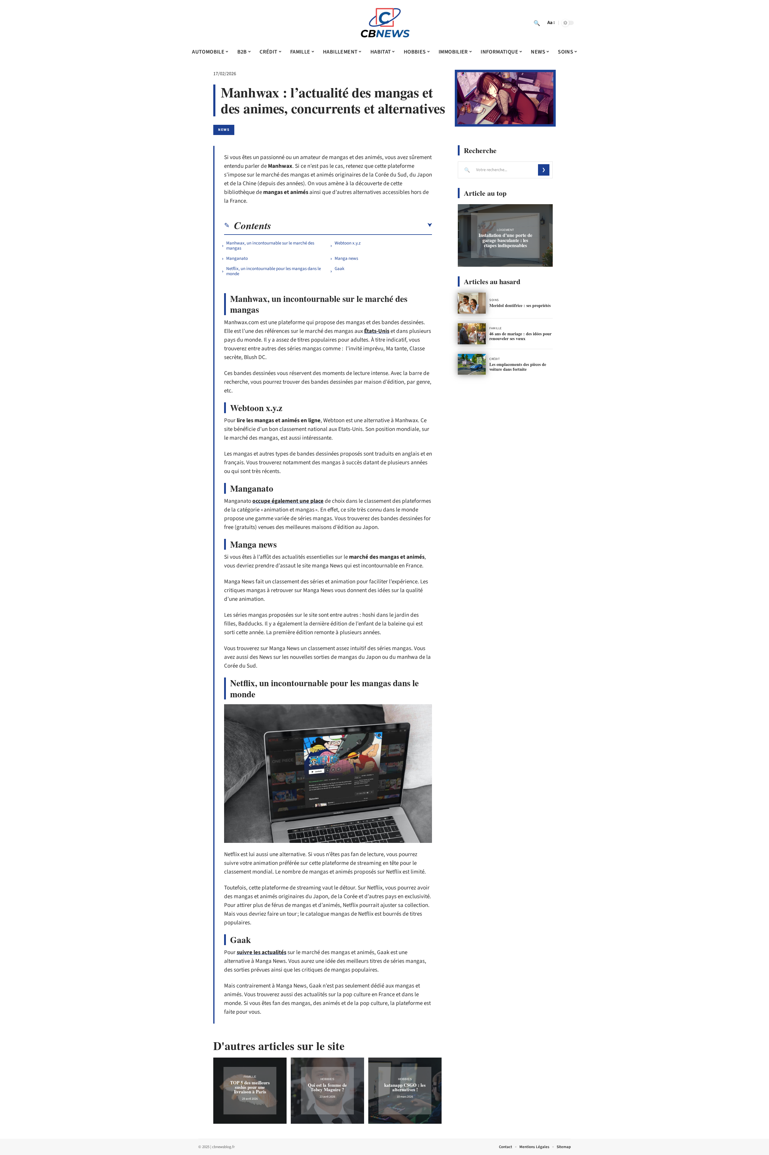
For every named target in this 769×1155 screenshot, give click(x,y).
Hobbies (327, 1079)
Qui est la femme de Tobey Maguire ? (327, 1087)
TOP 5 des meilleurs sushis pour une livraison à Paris (250, 1087)
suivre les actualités (261, 952)
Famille (250, 1076)
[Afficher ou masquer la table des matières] (351, 225)
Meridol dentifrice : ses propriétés (520, 305)
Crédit (494, 359)
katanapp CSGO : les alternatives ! (405, 1087)
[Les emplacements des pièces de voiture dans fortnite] (472, 364)
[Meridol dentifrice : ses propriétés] (472, 303)
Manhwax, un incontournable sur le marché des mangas (270, 245)
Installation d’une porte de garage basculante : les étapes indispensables (505, 240)
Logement (505, 230)
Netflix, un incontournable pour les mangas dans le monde (273, 271)
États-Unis (376, 331)
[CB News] (384, 23)
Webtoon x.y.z (347, 243)
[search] (537, 23)
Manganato (237, 258)
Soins (494, 300)
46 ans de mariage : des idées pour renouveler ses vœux (520, 336)
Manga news (346, 258)
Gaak (339, 269)
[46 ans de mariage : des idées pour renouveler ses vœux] (472, 333)
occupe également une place (288, 501)
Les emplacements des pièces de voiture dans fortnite (517, 366)
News (223, 129)
